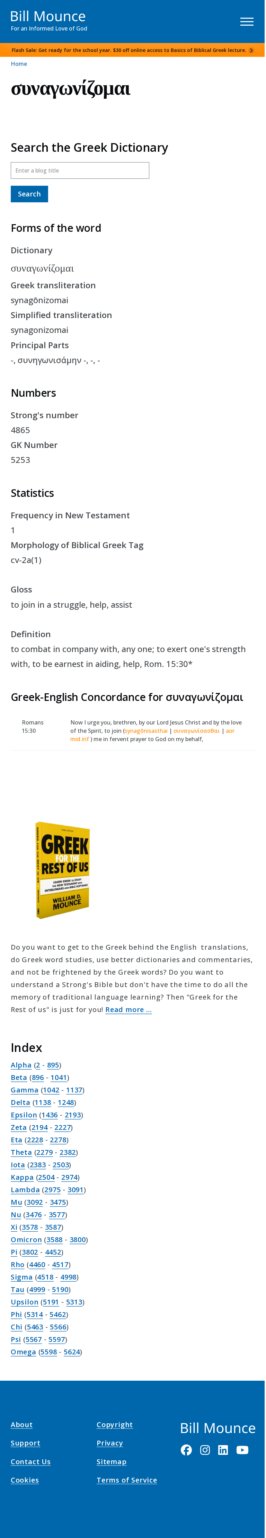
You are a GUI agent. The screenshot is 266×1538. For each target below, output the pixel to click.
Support (26, 1444)
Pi (14, 1252)
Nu (16, 1214)
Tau (18, 1289)
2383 (38, 1164)
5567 (34, 1339)
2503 (61, 1164)
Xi (14, 1227)
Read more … (128, 1009)
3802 (30, 1252)
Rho (18, 1264)
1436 (50, 1114)
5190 (60, 1289)
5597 (56, 1339)
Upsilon (25, 1302)
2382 (68, 1152)
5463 (35, 1327)
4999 (37, 1289)
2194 (40, 1127)
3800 (78, 1239)
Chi (17, 1327)
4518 (45, 1277)
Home (19, 64)
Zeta (19, 1127)
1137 (74, 1090)
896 (38, 1077)
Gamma (25, 1090)
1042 (51, 1090)
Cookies (25, 1481)
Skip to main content (17, 11)
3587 (53, 1227)
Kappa (22, 1177)
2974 (69, 1177)
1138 (43, 1102)
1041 (59, 1077)
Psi (16, 1339)
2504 (46, 1177)
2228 (35, 1139)
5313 (74, 1302)
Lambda (25, 1189)
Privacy (110, 1444)
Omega (23, 1351)
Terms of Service (127, 1481)
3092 (35, 1202)
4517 (60, 1264)
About (22, 1425)
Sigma (22, 1277)
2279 (44, 1152)
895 (53, 1065)
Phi (16, 1314)
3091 (76, 1189)
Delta (20, 1102)
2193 (73, 1114)
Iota (18, 1164)
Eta (17, 1139)
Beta (19, 1077)
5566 (58, 1327)
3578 (30, 1227)
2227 (62, 1127)
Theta (21, 1152)
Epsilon (24, 1114)
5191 (51, 1302)
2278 (58, 1139)
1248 (66, 1102)
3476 (34, 1214)
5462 (58, 1314)
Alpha (21, 1065)
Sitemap (112, 1462)
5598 (49, 1351)
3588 (54, 1239)
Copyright (115, 1425)
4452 (53, 1252)
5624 (72, 1351)
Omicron (26, 1239)
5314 (35, 1314)
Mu (17, 1202)
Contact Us (31, 1462)
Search (29, 194)
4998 (68, 1277)
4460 (37, 1264)
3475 (58, 1202)
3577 (57, 1214)
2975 (52, 1189)
